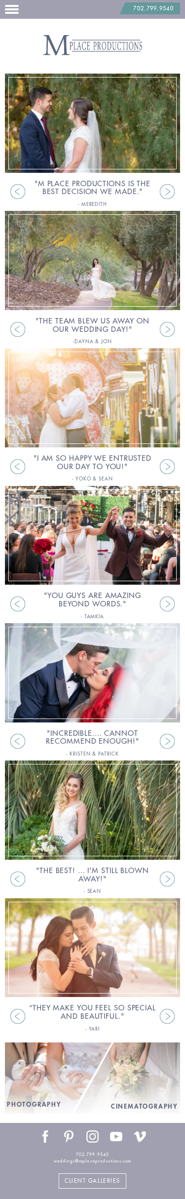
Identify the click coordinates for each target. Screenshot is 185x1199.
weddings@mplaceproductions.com (93, 1161)
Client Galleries (92, 1181)
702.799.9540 (153, 8)
